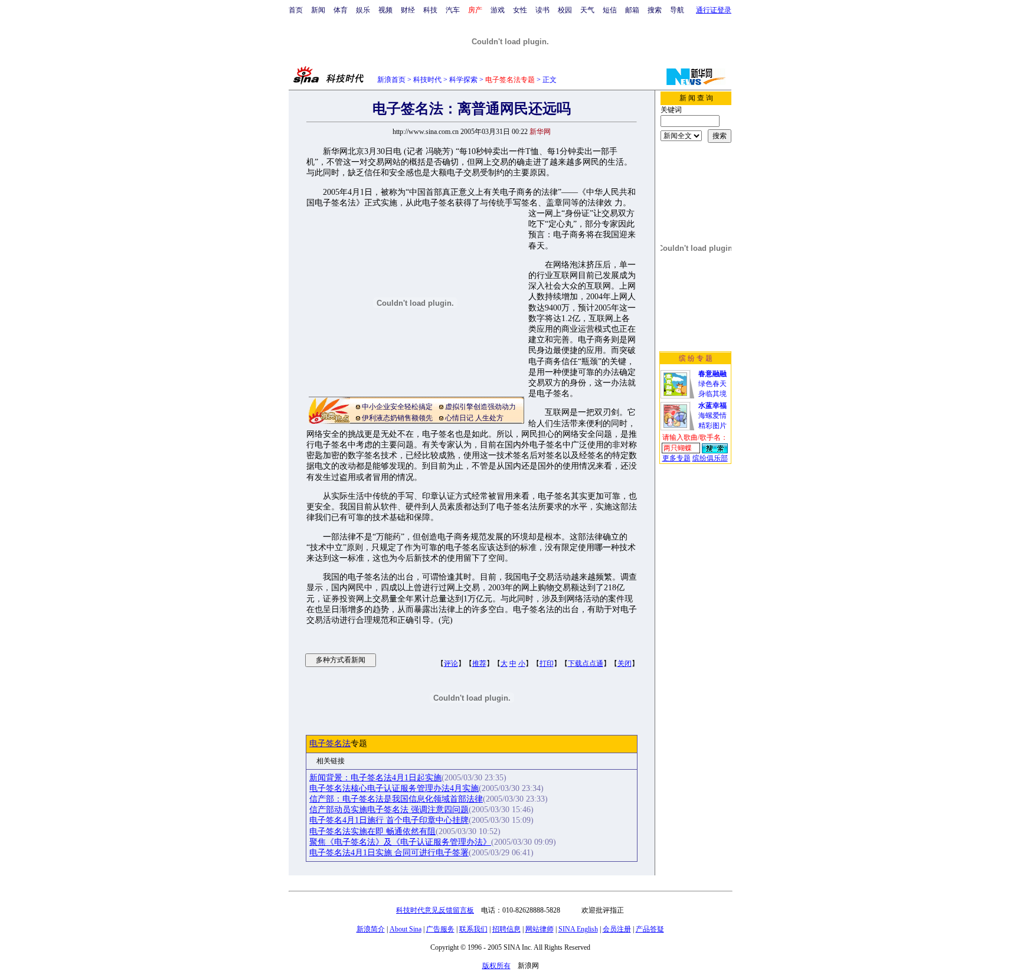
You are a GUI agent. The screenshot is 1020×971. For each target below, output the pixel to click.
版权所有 (496, 966)
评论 (451, 663)
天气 (587, 10)
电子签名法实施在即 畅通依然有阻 (372, 831)
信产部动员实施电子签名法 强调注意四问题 (389, 809)
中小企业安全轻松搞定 (397, 407)
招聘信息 (506, 929)
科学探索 (463, 80)
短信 (610, 10)
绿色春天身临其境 (712, 384)
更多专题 (676, 458)
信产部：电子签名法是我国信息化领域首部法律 (396, 799)
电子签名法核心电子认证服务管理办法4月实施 (394, 788)
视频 (385, 10)
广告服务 (440, 929)
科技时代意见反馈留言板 (435, 910)
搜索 (655, 10)
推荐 (479, 663)
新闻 (318, 10)
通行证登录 (713, 10)
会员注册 (617, 929)
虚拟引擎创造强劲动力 (480, 407)
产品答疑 (650, 929)
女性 (520, 10)
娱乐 (363, 10)
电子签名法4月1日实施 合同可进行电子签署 (389, 852)
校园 (565, 10)
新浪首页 (391, 80)
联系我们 (473, 929)
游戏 (498, 10)
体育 (341, 10)
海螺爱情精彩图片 (712, 415)
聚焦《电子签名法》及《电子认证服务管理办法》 (400, 842)
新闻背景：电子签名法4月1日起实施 (375, 777)
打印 (547, 663)
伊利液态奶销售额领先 (397, 418)
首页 (296, 10)
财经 (408, 10)
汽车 (453, 10)
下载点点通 (585, 663)
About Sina (405, 929)
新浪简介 (371, 929)
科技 (430, 10)
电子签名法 (330, 743)
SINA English (578, 929)
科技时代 (427, 80)
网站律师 (539, 929)
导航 (677, 10)
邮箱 (632, 10)
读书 (542, 10)
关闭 (624, 663)
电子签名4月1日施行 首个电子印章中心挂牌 (389, 820)
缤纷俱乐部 (710, 458)
